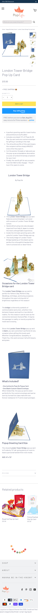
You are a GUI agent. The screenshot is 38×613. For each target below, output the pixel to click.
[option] (15, 44)
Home (3, 29)
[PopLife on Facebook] (22, 589)
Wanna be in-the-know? (17, 577)
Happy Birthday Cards (11, 29)
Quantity (6, 93)
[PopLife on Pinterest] (26, 589)
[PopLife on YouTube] (35, 589)
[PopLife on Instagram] (30, 589)
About (6, 570)
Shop (5, 563)
